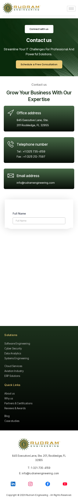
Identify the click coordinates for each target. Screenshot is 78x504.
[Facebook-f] (47, 484)
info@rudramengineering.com (36, 182)
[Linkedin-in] (13, 484)
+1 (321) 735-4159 (34, 151)
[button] (39, 29)
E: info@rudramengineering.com (39, 473)
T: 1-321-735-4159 (39, 467)
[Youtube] (65, 484)
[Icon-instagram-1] (30, 484)
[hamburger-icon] (71, 8)
